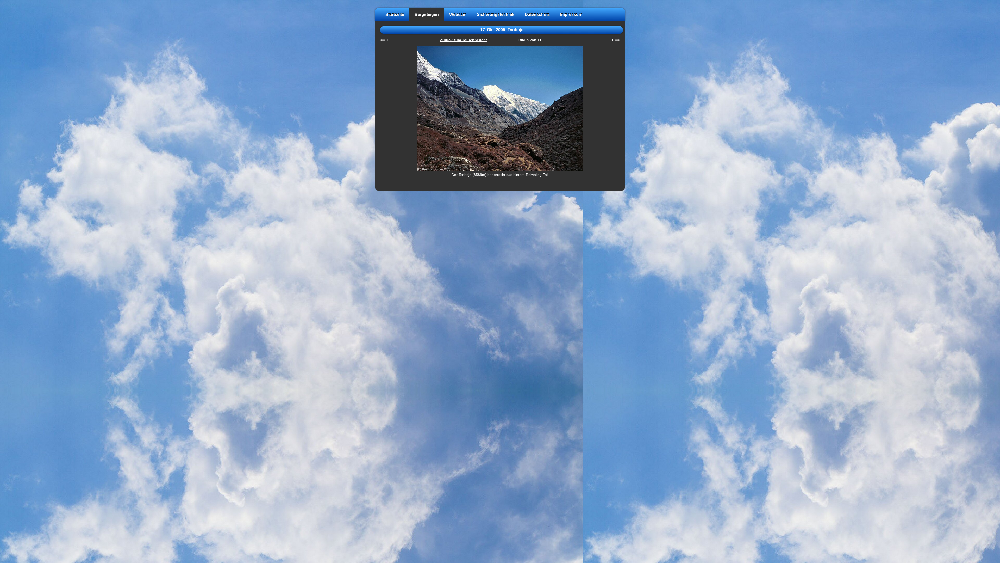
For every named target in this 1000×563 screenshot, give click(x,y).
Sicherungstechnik (495, 14)
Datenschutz (537, 14)
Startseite (394, 14)
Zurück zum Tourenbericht (463, 40)
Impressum (571, 14)
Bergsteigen (427, 14)
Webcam (457, 14)
